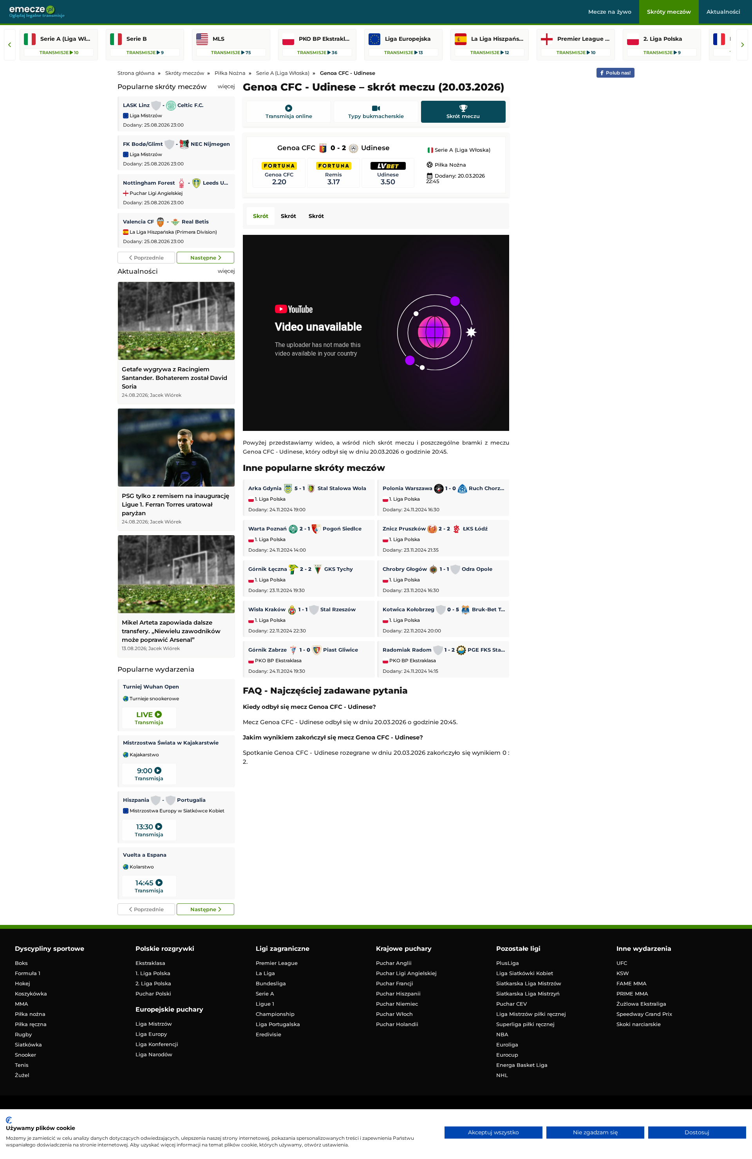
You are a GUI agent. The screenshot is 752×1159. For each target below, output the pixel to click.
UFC (621, 963)
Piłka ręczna (31, 1024)
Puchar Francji (394, 983)
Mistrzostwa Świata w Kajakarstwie (171, 742)
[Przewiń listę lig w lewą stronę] (10, 44)
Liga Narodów (154, 1054)
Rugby (23, 1034)
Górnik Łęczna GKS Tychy (300, 569)
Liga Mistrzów (145, 115)
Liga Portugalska (278, 1024)
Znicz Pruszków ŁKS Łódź (435, 528)
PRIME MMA (632, 993)
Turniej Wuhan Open (151, 686)
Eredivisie (268, 1034)
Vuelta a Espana (144, 855)
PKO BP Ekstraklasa (278, 660)
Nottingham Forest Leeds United (177, 183)
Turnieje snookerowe (153, 698)
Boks (21, 963)
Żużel (22, 1075)
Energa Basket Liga (522, 1065)
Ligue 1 (265, 1004)
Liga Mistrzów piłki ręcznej (531, 1014)
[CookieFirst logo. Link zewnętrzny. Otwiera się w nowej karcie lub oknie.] (9, 1120)
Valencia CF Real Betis (166, 221)
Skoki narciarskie (638, 1024)
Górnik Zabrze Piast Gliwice (303, 650)
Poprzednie (148, 257)
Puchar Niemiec (397, 1004)
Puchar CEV (511, 1004)
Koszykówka (31, 993)
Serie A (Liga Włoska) (461, 150)
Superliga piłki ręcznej (525, 1024)
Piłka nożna (30, 1014)
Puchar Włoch (394, 1014)
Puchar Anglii (394, 963)
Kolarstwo (141, 867)
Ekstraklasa (150, 963)
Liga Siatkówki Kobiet (524, 973)
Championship (275, 1014)
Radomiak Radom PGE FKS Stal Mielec (444, 650)
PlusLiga (507, 963)
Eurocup (507, 1055)
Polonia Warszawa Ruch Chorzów (444, 488)
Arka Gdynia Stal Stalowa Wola (307, 488)
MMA (21, 1004)
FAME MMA (631, 983)
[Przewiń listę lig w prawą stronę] (742, 44)
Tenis (22, 1065)
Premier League (277, 963)
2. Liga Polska (153, 983)
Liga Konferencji (157, 1044)
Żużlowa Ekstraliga (641, 1004)
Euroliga (507, 1044)
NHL (502, 1075)
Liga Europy (151, 1034)
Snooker (25, 1055)
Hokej (22, 983)
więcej (226, 86)
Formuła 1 (27, 973)
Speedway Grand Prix (644, 1014)
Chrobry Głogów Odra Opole (437, 569)
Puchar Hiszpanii (398, 993)
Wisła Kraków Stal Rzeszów (302, 609)
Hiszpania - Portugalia (164, 800)
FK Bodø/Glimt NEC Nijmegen (176, 144)
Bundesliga (271, 983)
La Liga (265, 973)
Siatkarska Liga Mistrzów (528, 983)
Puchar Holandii (397, 1024)
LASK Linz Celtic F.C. (163, 105)
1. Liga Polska (270, 499)
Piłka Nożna (446, 164)
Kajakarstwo (143, 755)
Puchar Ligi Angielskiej (155, 193)
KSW (622, 973)
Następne (204, 257)
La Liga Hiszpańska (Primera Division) (172, 232)
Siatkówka (28, 1044)
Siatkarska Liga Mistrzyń (528, 993)
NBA (502, 1034)
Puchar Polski (153, 993)
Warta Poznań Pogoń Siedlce (305, 528)
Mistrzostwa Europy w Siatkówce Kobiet (176, 811)
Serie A (265, 993)
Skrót (260, 216)
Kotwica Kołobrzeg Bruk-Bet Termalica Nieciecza (444, 609)
